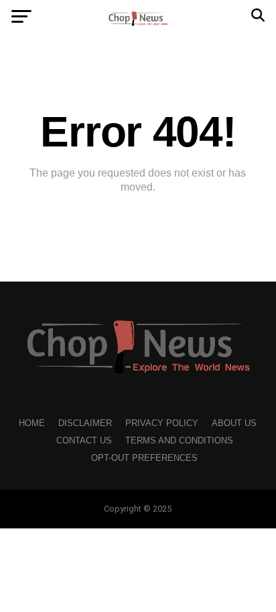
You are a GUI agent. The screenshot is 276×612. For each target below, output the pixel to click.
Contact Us (84, 440)
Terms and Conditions (179, 440)
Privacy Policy (161, 423)
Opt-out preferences (144, 458)
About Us (234, 423)
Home (32, 423)
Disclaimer (85, 423)
